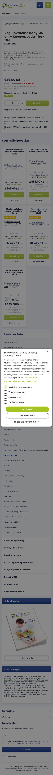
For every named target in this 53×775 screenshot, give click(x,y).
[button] (26, 381)
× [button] (47, 351)
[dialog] (26, 387)
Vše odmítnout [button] (27, 416)
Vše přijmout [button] (27, 409)
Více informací (31, 377)
